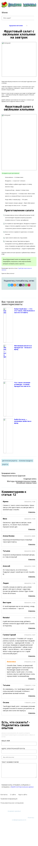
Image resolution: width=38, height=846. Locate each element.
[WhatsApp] (26, 285)
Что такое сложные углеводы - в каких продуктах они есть (22, 384)
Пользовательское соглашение (12, 803)
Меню (5, 12)
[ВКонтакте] (12, 285)
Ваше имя (6, 741)
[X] (20, 285)
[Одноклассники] (15, 285)
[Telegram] (17, 285)
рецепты (5, 464)
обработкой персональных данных (22, 787)
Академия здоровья (14, 811)
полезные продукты (26, 461)
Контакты (4, 794)
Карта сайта (22, 794)
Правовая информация (9, 799)
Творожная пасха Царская (13, 476)
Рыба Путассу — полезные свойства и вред (22, 421)
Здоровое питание (16, 25)
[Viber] (23, 285)
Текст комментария (10, 762)
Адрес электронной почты (13, 748)
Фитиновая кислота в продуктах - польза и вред (23, 347)
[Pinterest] (29, 285)
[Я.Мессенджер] (9, 285)
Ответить (31, 512)
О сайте (13, 794)
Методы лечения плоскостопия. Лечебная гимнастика (21, 482)
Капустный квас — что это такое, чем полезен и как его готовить (24, 310)
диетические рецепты (9, 461)
